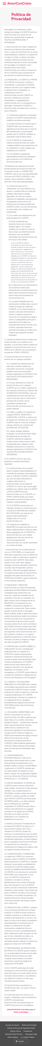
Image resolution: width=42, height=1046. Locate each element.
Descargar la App (31, 1034)
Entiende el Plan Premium (14, 1034)
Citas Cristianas (13, 1037)
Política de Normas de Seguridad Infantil (21, 1028)
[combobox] (21, 1041)
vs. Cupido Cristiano (27, 1037)
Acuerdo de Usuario (12, 1025)
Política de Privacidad (29, 1025)
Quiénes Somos (15, 1031)
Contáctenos (27, 1031)
